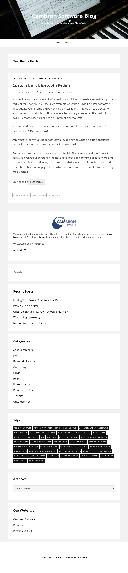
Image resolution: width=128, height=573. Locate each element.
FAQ (15, 355)
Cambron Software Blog (64, 15)
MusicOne (26, 237)
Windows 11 (21, 460)
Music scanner (89, 437)
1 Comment (67, 92)
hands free (20, 437)
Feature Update (66, 432)
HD (43, 437)
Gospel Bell (99, 432)
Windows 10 (107, 456)
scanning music (49, 451)
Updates (41, 456)
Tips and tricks (73, 451)
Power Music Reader (100, 446)
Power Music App (23, 384)
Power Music (61, 442)
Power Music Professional (74, 446)
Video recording (70, 456)
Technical (60, 78)
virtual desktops (90, 456)
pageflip (103, 437)
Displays (104, 428)
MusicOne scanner (69, 437)
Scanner (34, 451)
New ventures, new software (30, 323)
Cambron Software (24, 519)
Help (16, 378)
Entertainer (21, 432)
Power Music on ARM (25, 306)
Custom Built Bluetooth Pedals (41, 85)
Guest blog (44, 78)
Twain (108, 451)
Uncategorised (22, 401)
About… (69, 42)
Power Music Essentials (26, 446)
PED (50, 442)
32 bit (18, 428)
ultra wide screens (24, 456)
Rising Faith (55, 195)
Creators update (88, 428)
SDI (61, 451)
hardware (34, 437)
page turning (40, 195)
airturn (28, 428)
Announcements (23, 350)
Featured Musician (23, 78)
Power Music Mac (50, 446)
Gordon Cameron (25, 92)
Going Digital (84, 432)
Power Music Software (75, 557)
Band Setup (40, 428)
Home (58, 42)
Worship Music (37, 460)
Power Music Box (41, 237)
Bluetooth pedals (22, 195)
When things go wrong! (26, 317)
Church (73, 428)
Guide (16, 373)
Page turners (21, 442)
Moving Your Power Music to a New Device (38, 300)
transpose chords (93, 451)
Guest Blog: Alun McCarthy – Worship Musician (40, 311)
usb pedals (53, 456)
